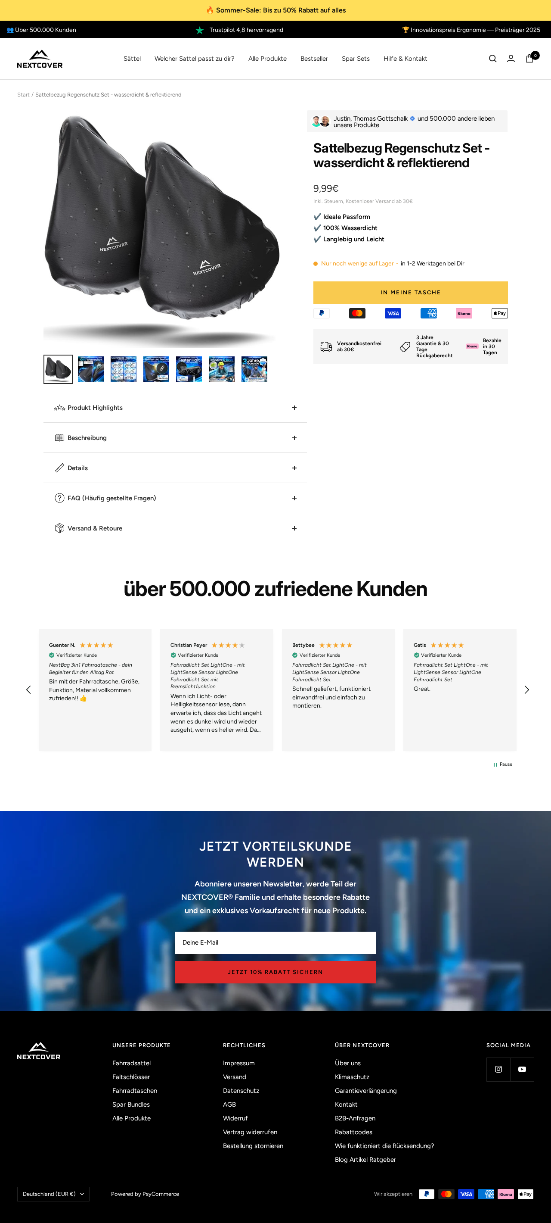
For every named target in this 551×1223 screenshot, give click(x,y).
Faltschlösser (131, 1077)
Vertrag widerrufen (250, 1132)
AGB (229, 1104)
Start (23, 94)
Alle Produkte (267, 58)
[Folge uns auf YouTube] (522, 1069)
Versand (234, 1077)
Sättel (132, 58)
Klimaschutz (352, 1077)
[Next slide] (271, 247)
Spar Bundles (131, 1104)
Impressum (239, 1063)
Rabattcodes (353, 1132)
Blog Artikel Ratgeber (365, 1160)
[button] (29, 690)
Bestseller (314, 58)
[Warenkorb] (529, 58)
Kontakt (346, 1104)
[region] (277, 690)
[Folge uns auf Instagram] (498, 1069)
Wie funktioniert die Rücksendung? (384, 1146)
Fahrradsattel (131, 1063)
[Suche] (493, 58)
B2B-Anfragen (355, 1118)
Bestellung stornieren (253, 1146)
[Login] (511, 58)
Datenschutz (241, 1091)
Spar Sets (356, 58)
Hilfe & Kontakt (405, 58)
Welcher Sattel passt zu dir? (195, 58)
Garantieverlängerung (366, 1091)
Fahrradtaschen (134, 1091)
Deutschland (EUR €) (49, 1194)
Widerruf (235, 1118)
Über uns (348, 1063)
